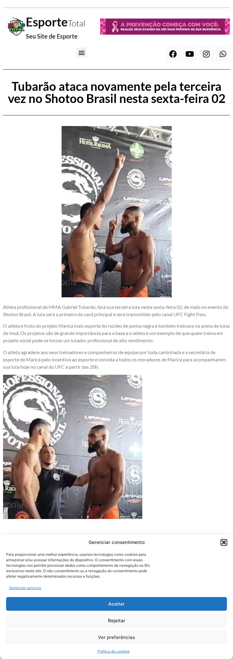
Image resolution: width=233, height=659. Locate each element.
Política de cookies (113, 651)
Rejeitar (116, 620)
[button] (224, 542)
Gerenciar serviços (25, 588)
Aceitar (116, 604)
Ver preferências (116, 637)
